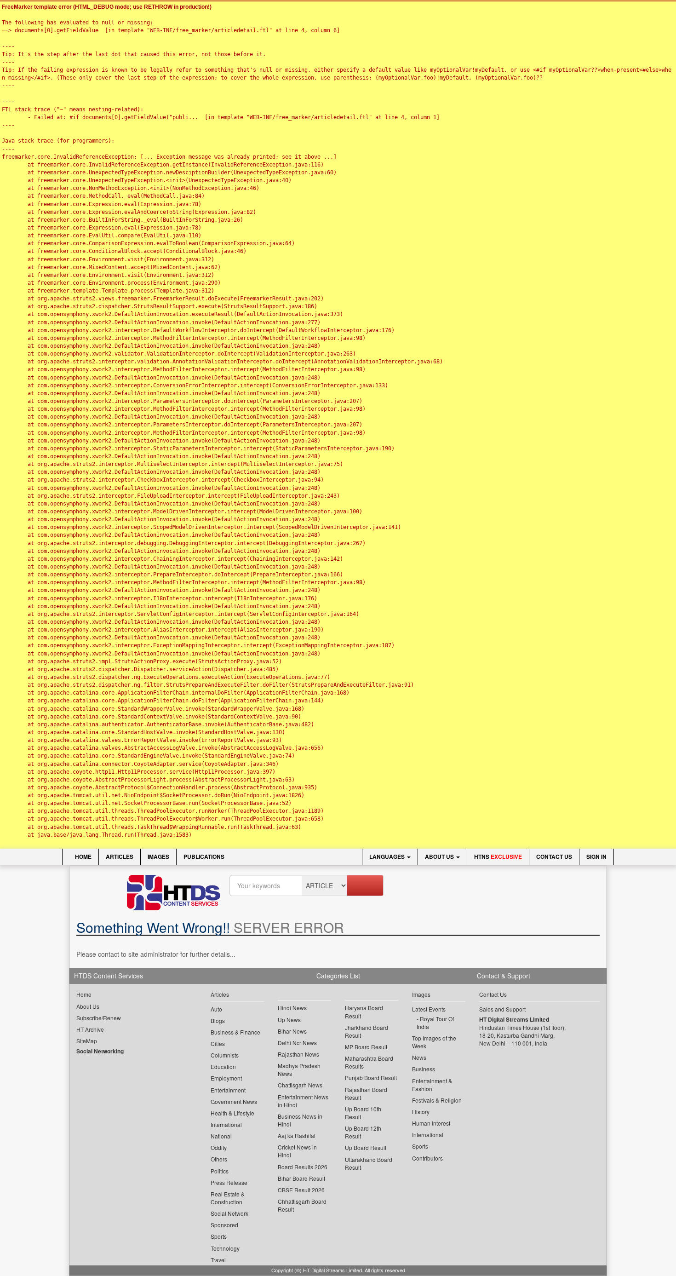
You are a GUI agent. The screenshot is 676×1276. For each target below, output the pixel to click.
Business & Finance (235, 1032)
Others (219, 1159)
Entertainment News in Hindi (303, 1101)
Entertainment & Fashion (432, 1084)
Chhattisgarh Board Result (302, 1205)
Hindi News (292, 1008)
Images (158, 856)
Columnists (225, 1055)
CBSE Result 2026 (301, 1190)
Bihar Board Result (301, 1178)
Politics (220, 1171)
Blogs (218, 1020)
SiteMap (86, 1041)
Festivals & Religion (437, 1100)
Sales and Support (502, 1009)
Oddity (219, 1147)
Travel (218, 1260)
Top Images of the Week (434, 1042)
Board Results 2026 (302, 1167)
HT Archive (90, 1029)
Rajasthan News (298, 1054)
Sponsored (224, 1225)
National (221, 1136)
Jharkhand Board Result (366, 1031)
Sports (219, 1236)
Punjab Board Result (371, 1077)
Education (223, 1066)
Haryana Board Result (364, 1011)
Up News (289, 1019)
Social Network (229, 1213)
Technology (225, 1248)
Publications (203, 856)
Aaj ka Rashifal (296, 1135)
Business (423, 1069)
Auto (216, 1009)
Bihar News (292, 1031)
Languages (387, 856)
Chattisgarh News (300, 1085)
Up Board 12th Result (363, 1132)
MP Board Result (366, 1047)
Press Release (229, 1182)
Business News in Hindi (300, 1120)
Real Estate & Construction (228, 1198)
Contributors (427, 1158)
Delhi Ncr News (297, 1042)
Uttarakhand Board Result (368, 1163)
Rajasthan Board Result (366, 1093)
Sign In (596, 856)
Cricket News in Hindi (297, 1151)
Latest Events (429, 1009)
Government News (234, 1101)
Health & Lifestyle (232, 1113)
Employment (226, 1078)
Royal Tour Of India (435, 1022)
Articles (119, 856)
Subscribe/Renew (98, 1018)
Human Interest (431, 1123)
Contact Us (554, 856)
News (419, 1057)
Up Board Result (365, 1147)
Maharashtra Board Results (369, 1062)
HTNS (498, 856)
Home (83, 856)
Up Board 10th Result (363, 1113)
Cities (218, 1043)
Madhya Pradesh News (299, 1069)
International (226, 1124)
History (421, 1111)
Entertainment (228, 1090)
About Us (440, 856)
